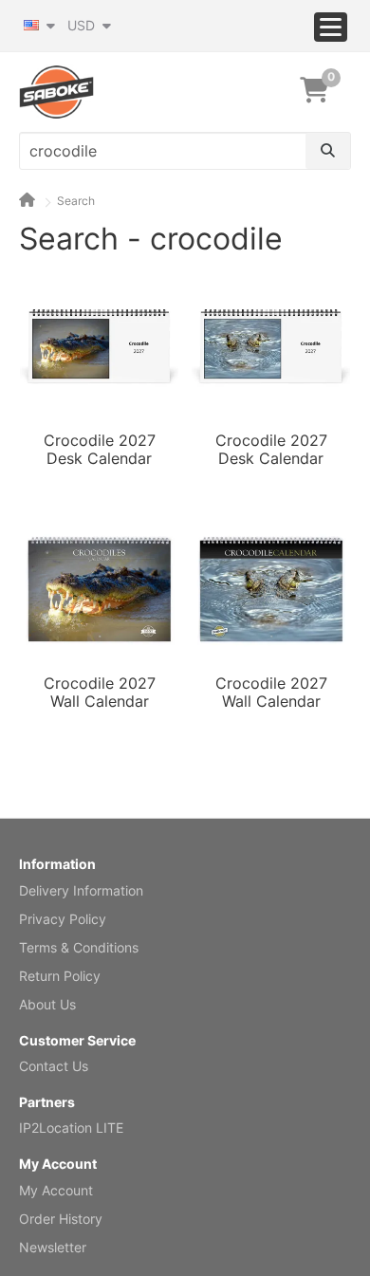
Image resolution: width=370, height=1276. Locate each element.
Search (76, 201)
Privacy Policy (62, 919)
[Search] (327, 151)
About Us (47, 1004)
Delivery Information (81, 890)
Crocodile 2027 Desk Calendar (100, 450)
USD (83, 25)
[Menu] (330, 27)
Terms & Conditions (79, 947)
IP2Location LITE (71, 1127)
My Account (56, 1190)
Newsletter (52, 1247)
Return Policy (60, 976)
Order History (60, 1219)
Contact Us (53, 1066)
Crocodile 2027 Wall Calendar (100, 693)
